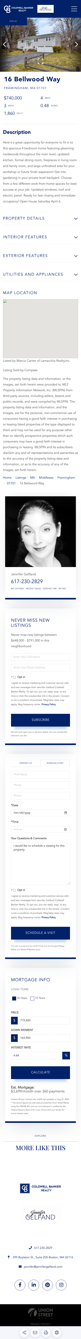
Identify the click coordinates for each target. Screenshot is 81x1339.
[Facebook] (20, 1285)
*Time (14, 822)
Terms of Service (28, 950)
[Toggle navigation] (74, 8)
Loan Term (20, 989)
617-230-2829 (27, 582)
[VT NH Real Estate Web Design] (40, 1313)
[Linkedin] (33, 1285)
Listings (21, 477)
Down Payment (22, 1030)
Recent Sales (33, 589)
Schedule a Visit (55, 763)
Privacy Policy (48, 704)
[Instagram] (61, 1285)
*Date (14, 805)
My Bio (62, 589)
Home (7, 477)
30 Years (22, 998)
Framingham (66, 477)
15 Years (40, 998)
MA (32, 477)
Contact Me (50, 589)
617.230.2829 (43, 1248)
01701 (11, 483)
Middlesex (46, 477)
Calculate (40, 1072)
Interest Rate (21, 1047)
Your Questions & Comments (28, 838)
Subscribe (41, 720)
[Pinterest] (47, 1285)
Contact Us (25, 763)
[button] (6, 45)
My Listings (17, 589)
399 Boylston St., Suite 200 (42, 1257)
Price (14, 1012)
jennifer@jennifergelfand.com (43, 1267)
